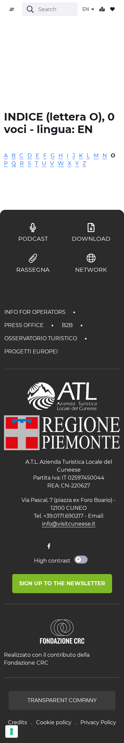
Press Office (24, 325)
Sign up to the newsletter (62, 583)
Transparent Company (62, 700)
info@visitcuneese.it (69, 524)
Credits (17, 722)
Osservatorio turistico (41, 338)
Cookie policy (53, 722)
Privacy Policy (98, 722)
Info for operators (35, 312)
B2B (68, 325)
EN (86, 9)
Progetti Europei (31, 351)
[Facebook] (49, 546)
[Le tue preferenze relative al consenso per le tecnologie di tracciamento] (11, 731)
